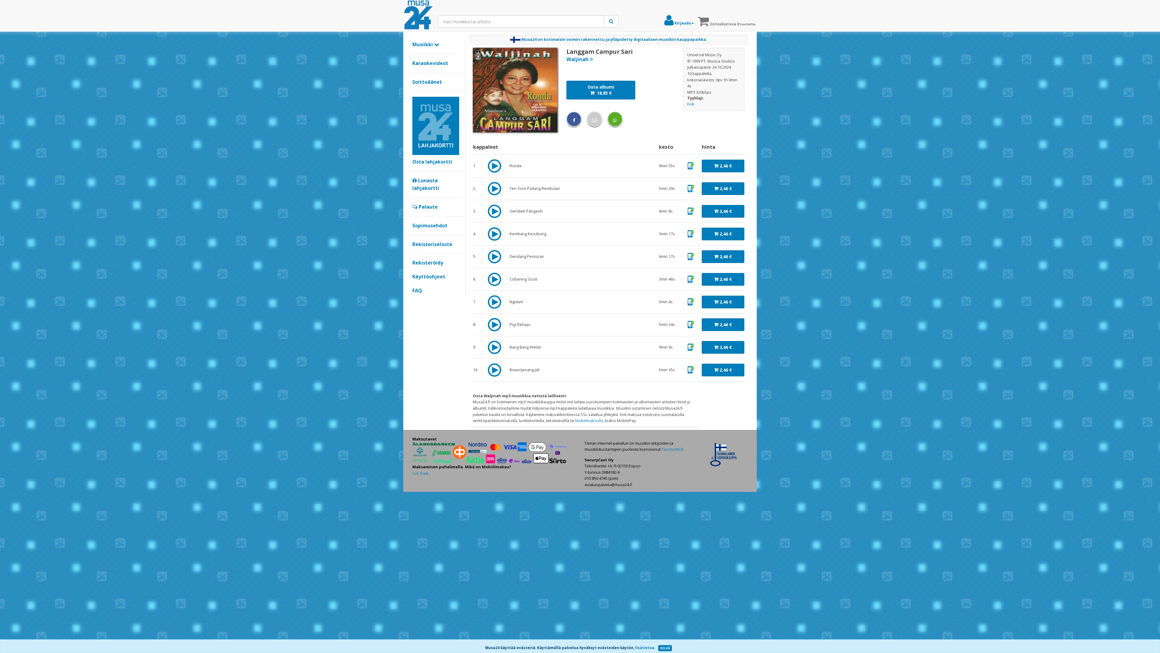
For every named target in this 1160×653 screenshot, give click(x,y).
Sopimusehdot (429, 225)
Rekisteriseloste (432, 244)
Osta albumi (601, 90)
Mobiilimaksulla (589, 420)
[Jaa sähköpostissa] (594, 119)
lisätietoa (644, 647)
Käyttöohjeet (428, 276)
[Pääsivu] (418, 15)
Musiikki (423, 44)
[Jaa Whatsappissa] (615, 119)
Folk (690, 104)
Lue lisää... (421, 473)
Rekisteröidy (427, 262)
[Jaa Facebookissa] (574, 119)
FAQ (417, 290)
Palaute (427, 206)
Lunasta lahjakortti (425, 184)
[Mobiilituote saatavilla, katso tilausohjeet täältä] (690, 165)
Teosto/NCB (672, 449)
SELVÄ (665, 648)
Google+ (415, 301)
